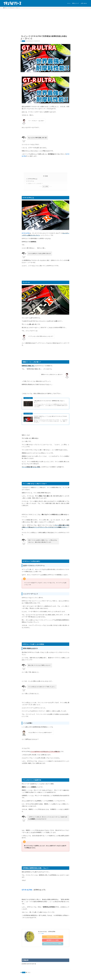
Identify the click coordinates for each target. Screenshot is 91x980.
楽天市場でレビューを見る (53, 940)
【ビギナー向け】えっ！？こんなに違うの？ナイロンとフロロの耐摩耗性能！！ (50, 417)
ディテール (31, 181)
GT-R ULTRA (27, 890)
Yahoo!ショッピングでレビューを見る (52, 943)
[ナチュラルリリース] (12, 3)
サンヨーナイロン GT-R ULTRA (46, 931)
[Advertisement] (45, 20)
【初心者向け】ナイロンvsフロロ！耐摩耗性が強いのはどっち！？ (49, 401)
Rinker (43, 933)
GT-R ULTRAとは (32, 178)
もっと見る (45, 186)
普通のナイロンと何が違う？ (35, 183)
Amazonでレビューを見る (53, 936)
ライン (23, 972)
